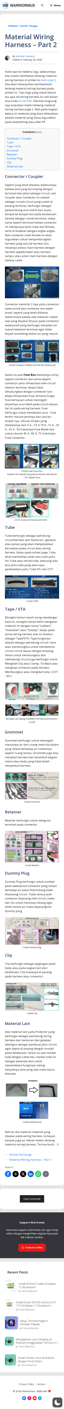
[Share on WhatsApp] (38, 1174)
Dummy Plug (14, 158)
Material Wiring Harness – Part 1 (30, 1160)
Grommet (12, 150)
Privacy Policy (26, 1384)
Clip (9, 162)
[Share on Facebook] (8, 1174)
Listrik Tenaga (28, 25)
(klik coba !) (47, 80)
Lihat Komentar (32, 1198)
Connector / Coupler (19, 138)
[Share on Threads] (15, 1174)
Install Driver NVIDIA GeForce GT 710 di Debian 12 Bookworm (36, 1303)
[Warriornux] (18, 5)
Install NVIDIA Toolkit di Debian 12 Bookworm (37, 1285)
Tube (10, 142)
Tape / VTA (14, 146)
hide (38, 132)
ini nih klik (25, 101)
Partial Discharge (20, 1154)
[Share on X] (23, 1174)
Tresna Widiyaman (29, 1291)
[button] (42, 5)
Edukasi (13, 25)
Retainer (12, 154)
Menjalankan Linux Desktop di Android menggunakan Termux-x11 (37, 1340)
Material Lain (15, 166)
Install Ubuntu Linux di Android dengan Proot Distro (36, 1359)
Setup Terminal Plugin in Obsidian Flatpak (34, 1322)
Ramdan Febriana (25, 56)
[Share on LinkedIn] (31, 1174)
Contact (41, 1384)
